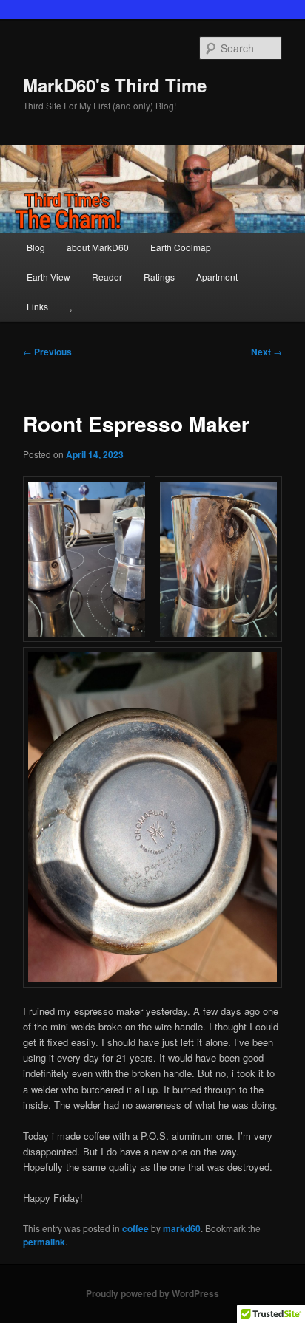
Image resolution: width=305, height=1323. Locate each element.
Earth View (48, 276)
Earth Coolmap (180, 247)
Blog (36, 247)
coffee (135, 1228)
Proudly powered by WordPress (152, 1293)
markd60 (182, 1228)
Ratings (159, 276)
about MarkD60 (98, 247)
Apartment (217, 276)
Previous (47, 351)
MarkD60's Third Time (115, 85)
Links (37, 306)
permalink (44, 1241)
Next (266, 351)
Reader (107, 276)
